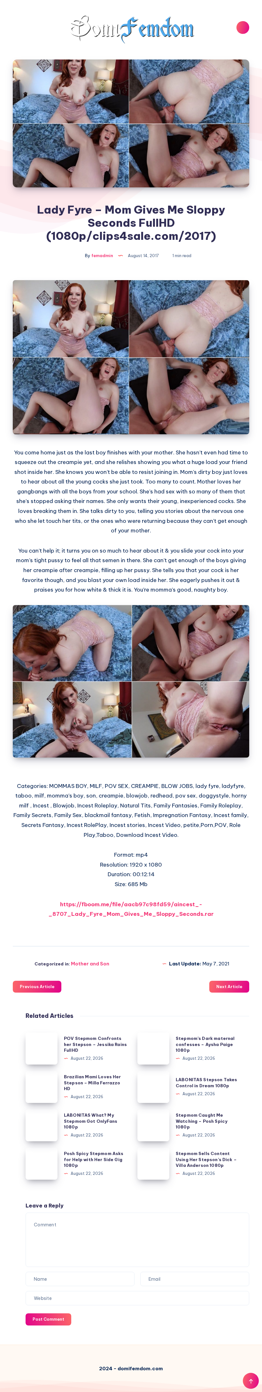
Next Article (229, 986)
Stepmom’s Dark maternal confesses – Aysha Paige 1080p (205, 1044)
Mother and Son (90, 964)
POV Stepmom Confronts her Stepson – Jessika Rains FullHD (95, 1044)
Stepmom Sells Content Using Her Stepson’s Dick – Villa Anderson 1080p (206, 1159)
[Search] (242, 27)
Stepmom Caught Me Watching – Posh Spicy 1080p (201, 1121)
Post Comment (48, 1319)
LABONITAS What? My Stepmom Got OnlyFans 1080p (90, 1121)
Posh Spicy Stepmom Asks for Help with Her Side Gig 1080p (93, 1159)
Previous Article (37, 986)
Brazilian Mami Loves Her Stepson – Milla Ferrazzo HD (92, 1082)
